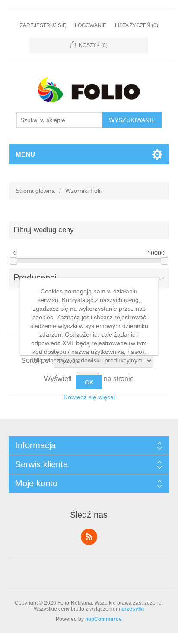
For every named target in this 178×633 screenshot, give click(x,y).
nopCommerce (103, 619)
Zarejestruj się (43, 25)
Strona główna (35, 190)
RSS (89, 537)
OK (89, 382)
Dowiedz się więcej (89, 397)
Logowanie (90, 25)
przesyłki (132, 609)
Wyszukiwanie (132, 120)
